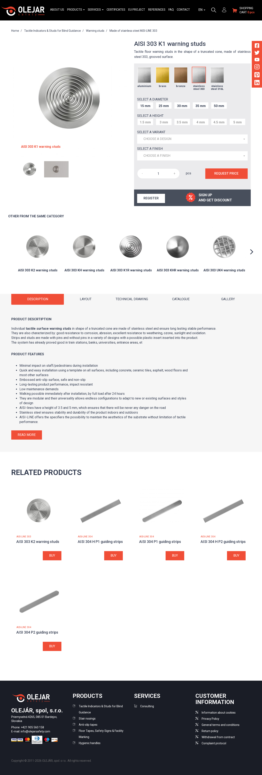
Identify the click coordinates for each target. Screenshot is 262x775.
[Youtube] (257, 60)
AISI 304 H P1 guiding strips (100, 541)
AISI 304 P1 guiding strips (160, 541)
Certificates (116, 9)
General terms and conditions (220, 724)
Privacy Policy (210, 718)
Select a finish (150, 149)
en (200, 10)
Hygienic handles (90, 743)
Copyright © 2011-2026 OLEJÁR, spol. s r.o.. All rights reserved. (51, 760)
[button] (192, 139)
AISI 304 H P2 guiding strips (223, 541)
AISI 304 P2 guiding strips (37, 632)
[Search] (213, 9)
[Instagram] (257, 68)
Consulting (147, 706)
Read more (27, 435)
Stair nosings (87, 718)
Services (95, 9)
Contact (183, 9)
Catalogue (181, 299)
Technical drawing (132, 299)
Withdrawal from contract (218, 737)
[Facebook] (257, 46)
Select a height (150, 116)
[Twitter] (257, 53)
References (156, 9)
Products (75, 9)
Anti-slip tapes (88, 724)
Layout (85, 299)
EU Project (136, 9)
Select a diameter (152, 99)
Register (151, 198)
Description (37, 299)
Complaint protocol (214, 743)
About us (57, 9)
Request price (226, 173)
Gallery (228, 299)
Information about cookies (219, 712)
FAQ (171, 9)
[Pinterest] (257, 75)
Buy (52, 555)
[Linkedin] (257, 83)
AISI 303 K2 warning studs (37, 541)
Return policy (210, 731)
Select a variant (151, 132)
